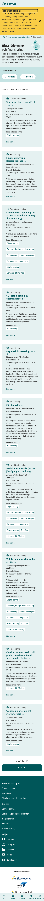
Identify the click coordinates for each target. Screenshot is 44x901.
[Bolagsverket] (22, 892)
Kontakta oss (7, 793)
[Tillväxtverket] (22, 885)
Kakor (8, 828)
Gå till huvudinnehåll (33, 4)
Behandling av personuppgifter (15, 814)
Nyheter (5, 823)
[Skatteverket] (22, 877)
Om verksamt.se (9, 809)
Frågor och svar (8, 788)
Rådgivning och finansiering (14, 798)
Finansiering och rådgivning (18, 37)
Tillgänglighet (8, 818)
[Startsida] (4, 37)
